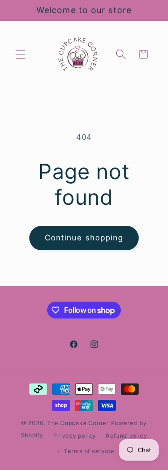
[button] (20, 54)
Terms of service (89, 451)
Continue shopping (84, 237)
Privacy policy (74, 435)
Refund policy (126, 435)
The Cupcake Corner (78, 423)
